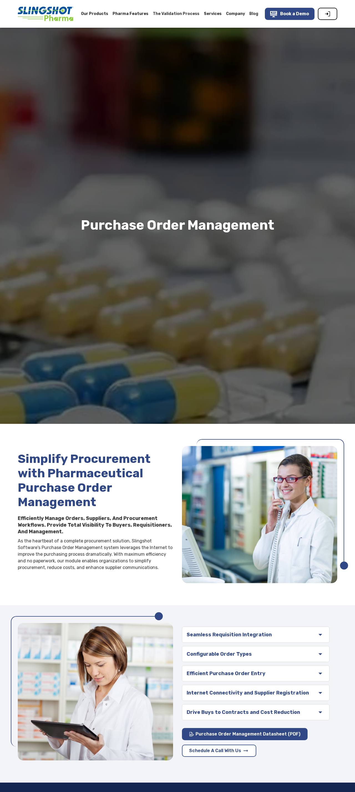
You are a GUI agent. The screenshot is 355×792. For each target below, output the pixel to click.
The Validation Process (176, 13)
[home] (45, 14)
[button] (94, 13)
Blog (253, 13)
